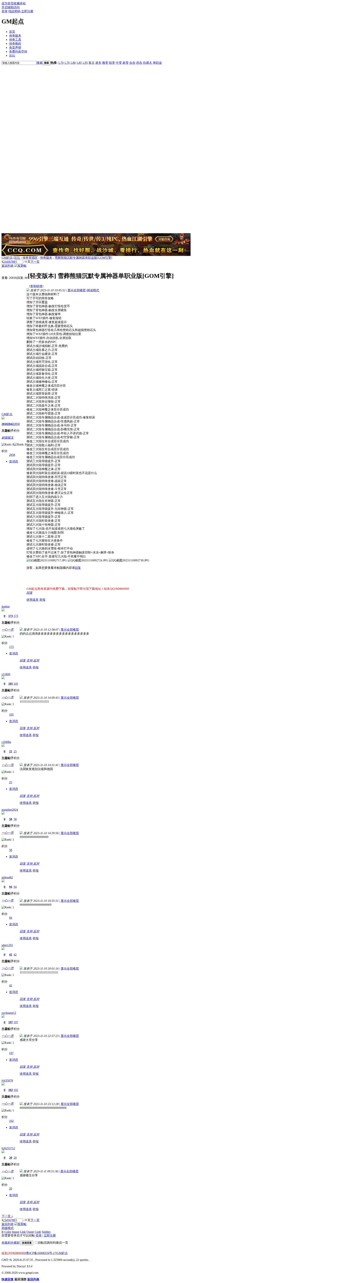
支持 (29, 660)
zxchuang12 (9, 1012)
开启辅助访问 (11, 7)
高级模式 (8, 1228)
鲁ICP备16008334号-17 (41, 1253)
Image (15, 1231)
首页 (12, 31)
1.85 (79, 62)
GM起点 (7, 257)
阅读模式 (93, 290)
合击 (132, 62)
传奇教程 (15, 43)
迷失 (98, 62)
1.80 (73, 62)
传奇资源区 (30, 257)
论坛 (12, 55)
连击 (139, 62)
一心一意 (8, 629)
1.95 (85, 62)
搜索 (39, 62)
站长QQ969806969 (14, 1253)
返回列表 (8, 265)
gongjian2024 (10, 809)
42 (10, 954)
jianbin (6, 606)
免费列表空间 (18, 51)
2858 (17, 424)
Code (38, 1231)
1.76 (67, 62)
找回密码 (14, 11)
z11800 (6, 674)
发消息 (13, 461)
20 (10, 1157)
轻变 (112, 62)
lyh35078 (7, 1080)
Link (23, 1231)
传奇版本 (15, 35)
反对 (36, 660)
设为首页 (8, 3)
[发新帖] (20, 265)
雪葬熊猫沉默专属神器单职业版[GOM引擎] (83, 257)
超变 (126, 62)
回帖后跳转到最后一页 (53, 1242)
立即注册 (27, 11)
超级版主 (8, 437)
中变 (119, 62)
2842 (11, 424)
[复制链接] (36, 286)
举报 (42, 599)
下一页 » (7, 1216)
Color (7, 1231)
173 (10, 616)
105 (10, 683)
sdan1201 (7, 945)
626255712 (8, 1148)
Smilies (46, 1231)
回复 (78, 567)
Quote (30, 1231)
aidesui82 (7, 877)
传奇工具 (15, 39)
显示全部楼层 (76, 290)
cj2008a (6, 742)
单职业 (157, 62)
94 (10, 886)
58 (10, 819)
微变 (105, 62)
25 (10, 751)
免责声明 (15, 47)
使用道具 (32, 599)
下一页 (35, 261)
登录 (5, 11)
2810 (5, 424)
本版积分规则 (11, 1242)
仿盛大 (147, 62)
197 (10, 1022)
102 (10, 1090)
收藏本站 (20, 3)
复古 (91, 62)
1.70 (61, 62)
